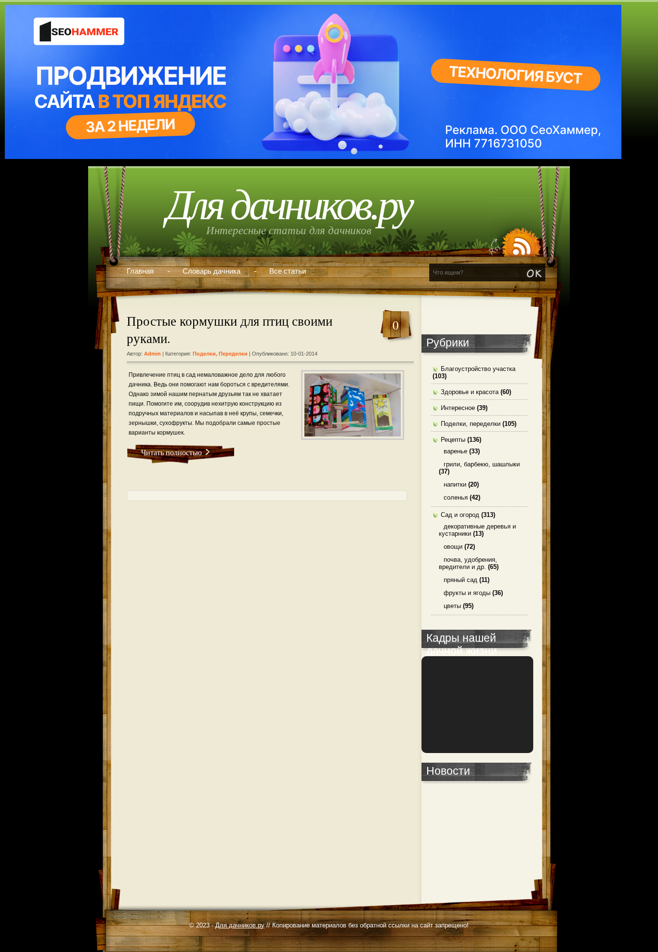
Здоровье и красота (470, 392)
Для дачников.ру (288, 205)
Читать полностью (171, 452)
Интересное (458, 407)
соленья (456, 497)
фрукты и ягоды (467, 592)
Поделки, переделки (220, 354)
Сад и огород (460, 514)
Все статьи (287, 271)
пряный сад (460, 579)
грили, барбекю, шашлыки (482, 464)
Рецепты (453, 439)
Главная (140, 271)
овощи (453, 546)
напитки (455, 484)
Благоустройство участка (478, 368)
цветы (452, 605)
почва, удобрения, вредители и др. (468, 563)
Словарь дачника (211, 271)
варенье (455, 451)
